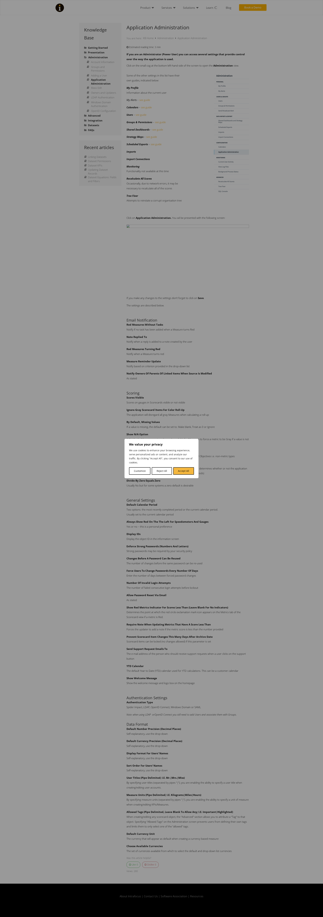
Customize (140, 470)
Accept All (183, 470)
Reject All (162, 470)
